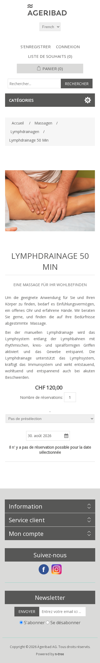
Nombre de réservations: (41, 397)
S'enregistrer (36, 46)
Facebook (44, 569)
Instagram (56, 569)
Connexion (68, 46)
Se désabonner (65, 623)
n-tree (59, 654)
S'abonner (34, 623)
